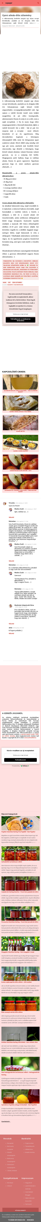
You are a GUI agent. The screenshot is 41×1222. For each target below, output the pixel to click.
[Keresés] (38, 3)
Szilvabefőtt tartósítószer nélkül (11, 862)
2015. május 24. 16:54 (30, 572)
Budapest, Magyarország (15, 284)
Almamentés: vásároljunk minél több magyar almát (20, 491)
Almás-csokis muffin (20, 451)
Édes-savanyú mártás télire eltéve (12, 1012)
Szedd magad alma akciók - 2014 (20, 470)
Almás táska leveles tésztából (20, 411)
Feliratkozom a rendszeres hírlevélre (20, 319)
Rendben (30, 1220)
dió (9, 282)
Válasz (11, 517)
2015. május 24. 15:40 (22, 565)
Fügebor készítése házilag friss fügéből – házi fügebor (18, 832)
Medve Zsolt (19, 509)
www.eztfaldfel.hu (30, 737)
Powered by (16, 766)
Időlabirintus (29, 1149)
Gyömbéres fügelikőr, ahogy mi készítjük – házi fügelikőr (19, 1105)
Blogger (27, 1195)
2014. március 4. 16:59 (21, 503)
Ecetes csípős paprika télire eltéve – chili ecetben (16, 982)
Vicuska (12, 503)
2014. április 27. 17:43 (22, 521)
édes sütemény (17, 282)
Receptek (10, 1143)
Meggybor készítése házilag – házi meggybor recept (17, 952)
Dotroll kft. (28, 1201)
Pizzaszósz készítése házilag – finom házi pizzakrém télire (19, 922)
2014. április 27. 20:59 (30, 544)
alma (4, 282)
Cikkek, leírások (12, 1170)
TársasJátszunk (29, 1146)
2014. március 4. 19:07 (31, 509)
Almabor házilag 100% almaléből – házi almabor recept (20, 391)
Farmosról (28, 1204)
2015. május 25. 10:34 (21, 607)
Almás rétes (20, 431)
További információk (16, 1220)
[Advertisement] (20, 49)
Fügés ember (29, 1143)
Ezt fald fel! (8, 3)
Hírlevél (9, 1186)
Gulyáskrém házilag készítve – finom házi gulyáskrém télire (19, 892)
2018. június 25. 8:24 (18, 627)
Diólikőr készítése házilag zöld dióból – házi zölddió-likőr (19, 1042)
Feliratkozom (20, 760)
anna (10, 628)
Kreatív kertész (30, 1152)
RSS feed (10, 1183)
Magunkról (28, 1183)
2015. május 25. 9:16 (27, 589)
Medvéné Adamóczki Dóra (24, 605)
